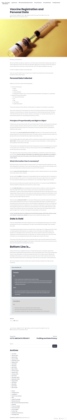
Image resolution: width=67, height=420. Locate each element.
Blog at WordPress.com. (25, 417)
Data (12, 16)
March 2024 (14, 357)
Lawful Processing (34, 15)
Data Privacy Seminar (17, 396)
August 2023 (15, 362)
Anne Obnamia (14, 15)
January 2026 (15, 355)
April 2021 (14, 375)
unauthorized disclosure (17, 412)
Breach (13, 390)
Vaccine (26, 16)
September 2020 (16, 379)
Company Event (15, 392)
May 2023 (14, 365)
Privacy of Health (16, 406)
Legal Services (14, 2)
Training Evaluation (56, 2)
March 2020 (14, 387)
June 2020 (14, 382)
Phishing (14, 404)
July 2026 (14, 353)
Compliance (28, 15)
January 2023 (15, 372)
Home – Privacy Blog (6, 2)
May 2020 (14, 384)
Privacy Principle (16, 407)
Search (11, 343)
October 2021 (15, 374)
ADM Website (5, 3)
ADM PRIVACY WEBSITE (15, 417)
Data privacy (15, 16)
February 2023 (15, 370)
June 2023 (14, 364)
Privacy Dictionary (38, 2)
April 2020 (14, 385)
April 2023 (14, 367)
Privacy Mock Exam (47, 2)
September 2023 (16, 360)
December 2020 (15, 377)
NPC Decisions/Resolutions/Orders (26, 2)
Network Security (16, 401)
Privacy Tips (46, 15)
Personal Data (21, 16)
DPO (13, 397)
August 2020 (15, 380)
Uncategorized (15, 414)
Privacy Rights (41, 15)
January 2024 (15, 358)
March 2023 (14, 369)
